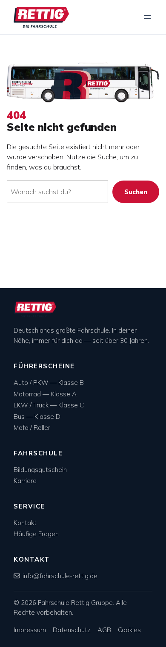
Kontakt (25, 523)
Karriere (25, 481)
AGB (104, 630)
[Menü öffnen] (147, 17)
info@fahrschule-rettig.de (60, 576)
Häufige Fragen (36, 534)
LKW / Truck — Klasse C (49, 405)
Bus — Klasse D (37, 416)
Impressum (30, 630)
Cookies (129, 630)
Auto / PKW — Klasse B (49, 383)
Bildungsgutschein (40, 470)
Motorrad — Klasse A (45, 394)
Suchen (135, 192)
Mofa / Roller (32, 428)
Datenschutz (72, 630)
